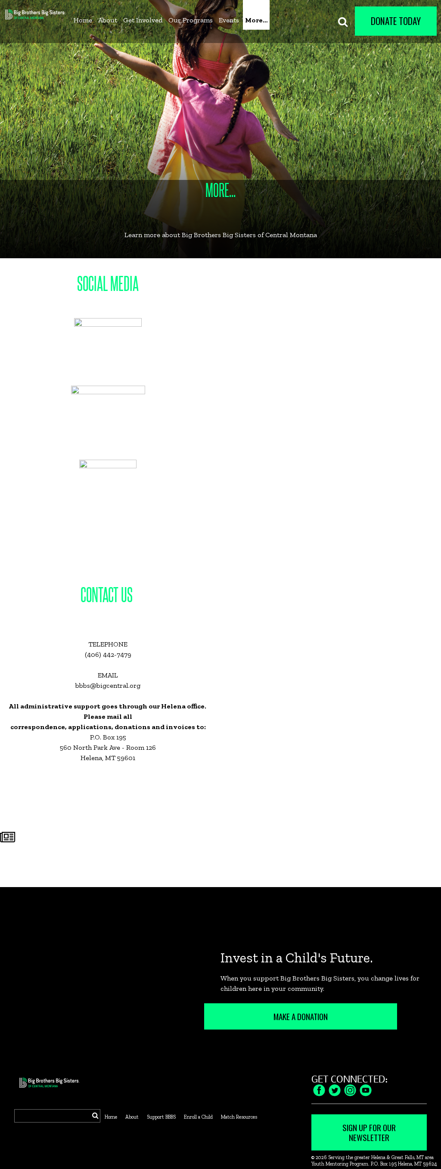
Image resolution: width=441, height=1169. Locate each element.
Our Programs (190, 20)
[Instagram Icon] (334, 1089)
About (107, 20)
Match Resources (239, 1117)
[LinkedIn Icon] (365, 1089)
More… (256, 20)
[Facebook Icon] (319, 1089)
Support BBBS (161, 1117)
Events (229, 20)
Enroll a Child (198, 1117)
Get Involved (142, 20)
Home (83, 20)
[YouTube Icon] (350, 1089)
